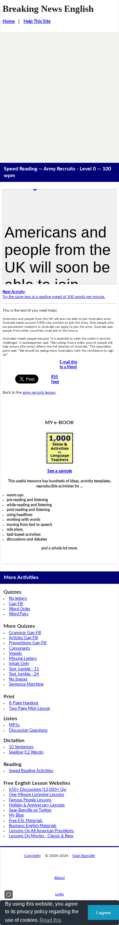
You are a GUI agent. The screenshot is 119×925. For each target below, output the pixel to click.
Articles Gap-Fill (23, 638)
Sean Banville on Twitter (30, 810)
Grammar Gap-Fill (25, 633)
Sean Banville (83, 856)
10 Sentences (21, 747)
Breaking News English (48, 8)
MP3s (14, 725)
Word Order (19, 609)
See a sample (59, 471)
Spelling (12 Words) (26, 752)
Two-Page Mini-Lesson (29, 709)
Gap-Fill (16, 604)
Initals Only (19, 664)
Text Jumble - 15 (24, 669)
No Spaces (18, 679)
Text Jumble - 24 (24, 674)
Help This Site (36, 21)
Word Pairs (19, 614)
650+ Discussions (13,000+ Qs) (37, 790)
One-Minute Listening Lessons (36, 795)
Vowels (15, 654)
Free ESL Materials (26, 821)
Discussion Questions (28, 730)
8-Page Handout (23, 703)
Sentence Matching (26, 684)
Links (59, 894)
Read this (50, 920)
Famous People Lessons (30, 800)
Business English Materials (32, 826)
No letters (18, 599)
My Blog (16, 815)
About (59, 878)
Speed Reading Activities (31, 771)
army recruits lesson (39, 392)
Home (9, 21)
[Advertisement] (59, 95)
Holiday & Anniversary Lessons (37, 805)
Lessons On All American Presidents (41, 831)
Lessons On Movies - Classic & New (41, 836)
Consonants (19, 648)
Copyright (32, 856)
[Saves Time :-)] (59, 447)
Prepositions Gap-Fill (27, 643)
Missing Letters (23, 659)
